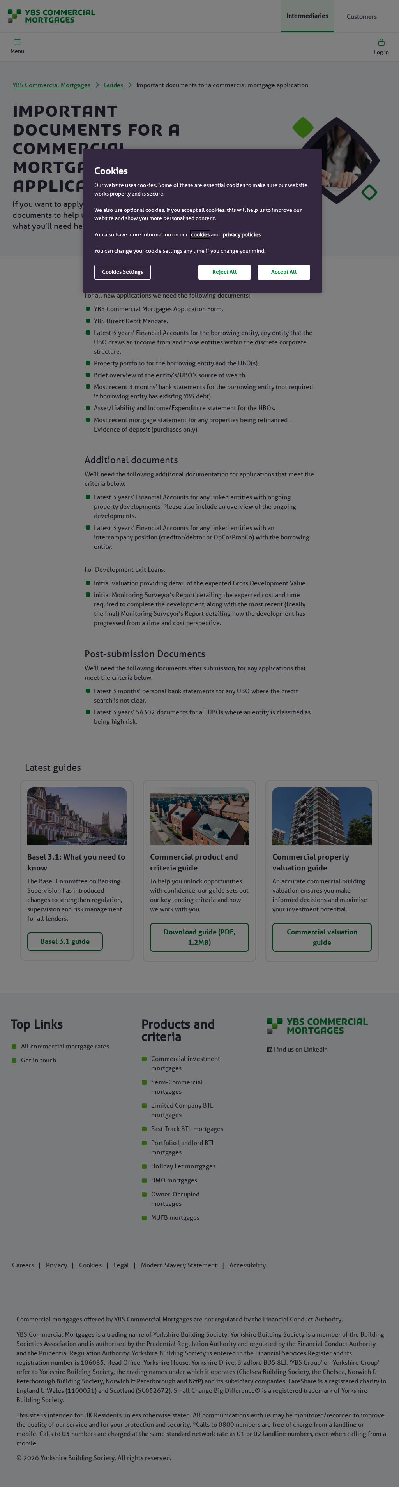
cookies (200, 234)
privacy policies (242, 234)
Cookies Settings (122, 271)
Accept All (284, 271)
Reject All (224, 271)
